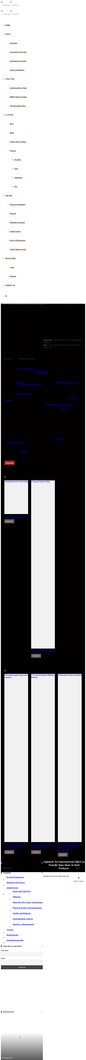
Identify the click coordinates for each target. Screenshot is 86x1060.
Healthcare (41, 373)
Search (78, 868)
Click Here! (9, 463)
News (12, 133)
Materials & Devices (17, 222)
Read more (9, 521)
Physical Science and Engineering (27, 908)
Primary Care (69, 345)
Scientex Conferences (26, 369)
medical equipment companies (66, 382)
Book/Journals (12, 935)
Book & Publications (18, 240)
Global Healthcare (56, 345)
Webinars (47, 342)
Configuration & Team (18, 88)
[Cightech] (10, 5)
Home (7, 25)
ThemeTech (18, 177)
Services (13, 213)
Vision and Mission (17, 70)
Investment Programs (18, 61)
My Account (10, 258)
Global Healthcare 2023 (13, 442)
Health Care (65, 409)
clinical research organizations (30, 384)
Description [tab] (8, 359)
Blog (12, 124)
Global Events (15, 231)
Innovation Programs (18, 52)
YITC (16, 186)
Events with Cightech (18, 142)
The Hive (17, 160)
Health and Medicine (36, 303)
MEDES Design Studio (18, 97)
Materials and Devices (16, 882)
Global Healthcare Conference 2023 (58, 404)
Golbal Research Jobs (18, 249)
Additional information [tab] (26, 359)
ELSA (16, 168)
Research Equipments (15, 877)
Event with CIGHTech (22, 891)
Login (12, 267)
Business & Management (23, 924)
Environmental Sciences (23, 919)
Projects (13, 151)
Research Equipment (17, 204)
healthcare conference (23, 393)
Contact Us (10, 285)
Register (13, 276)
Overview (13, 43)
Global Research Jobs (15, 940)
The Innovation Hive (17, 106)
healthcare (58, 438)
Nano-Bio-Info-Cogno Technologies (28, 902)
